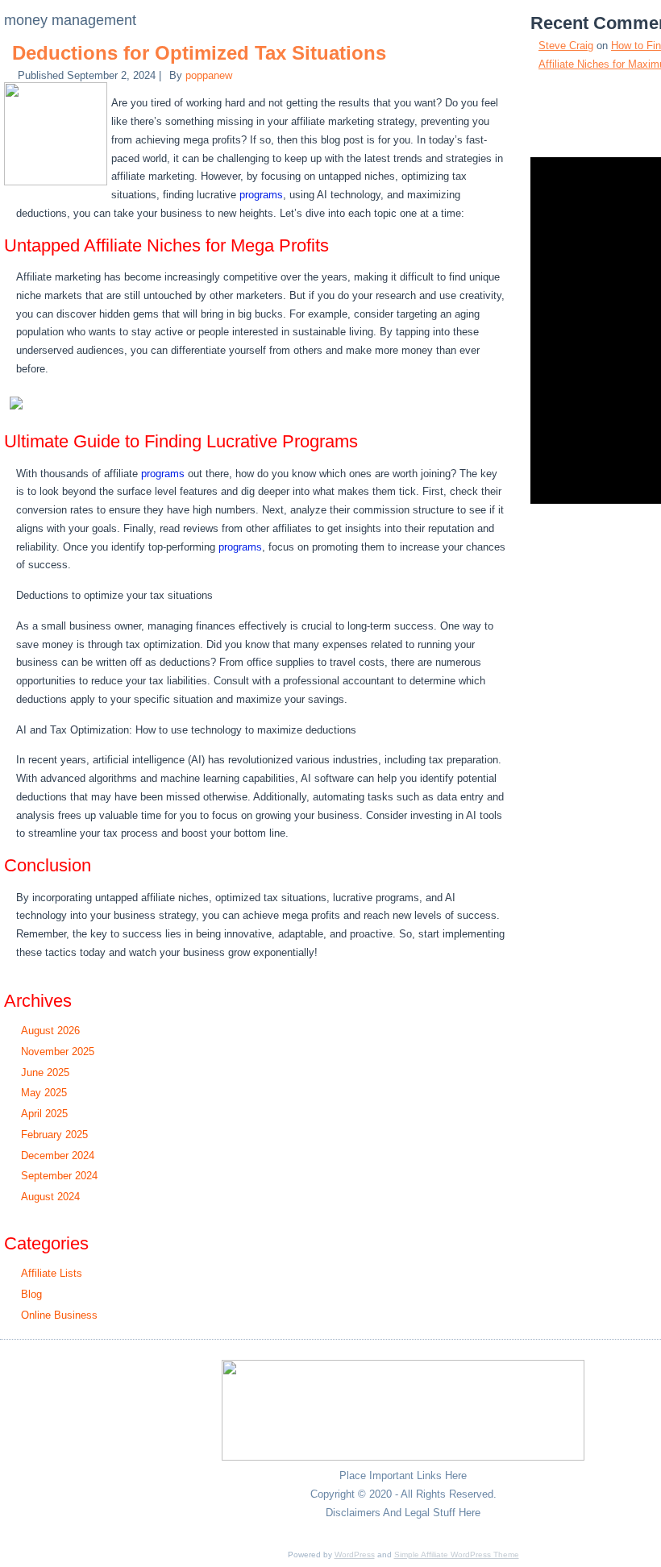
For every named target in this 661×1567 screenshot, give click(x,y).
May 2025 (44, 1093)
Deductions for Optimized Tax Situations (199, 53)
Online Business (59, 1315)
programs (261, 195)
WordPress (355, 1554)
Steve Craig (565, 45)
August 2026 (50, 1031)
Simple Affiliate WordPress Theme (456, 1554)
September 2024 (59, 1176)
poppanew (208, 75)
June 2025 (45, 1072)
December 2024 (57, 1155)
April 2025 (44, 1114)
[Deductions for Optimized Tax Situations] (57, 182)
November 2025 (57, 1051)
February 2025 (54, 1134)
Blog (31, 1294)
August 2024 (50, 1197)
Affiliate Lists (51, 1273)
